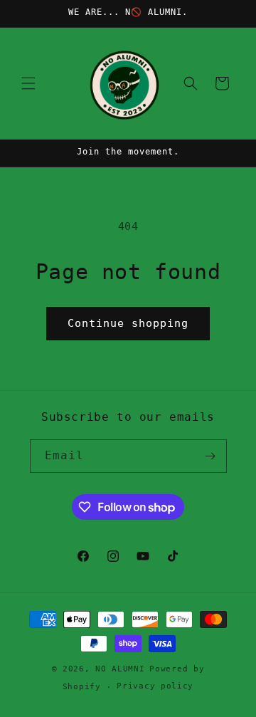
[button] (28, 83)
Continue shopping (128, 323)
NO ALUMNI (119, 669)
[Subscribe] (210, 456)
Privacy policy (155, 686)
